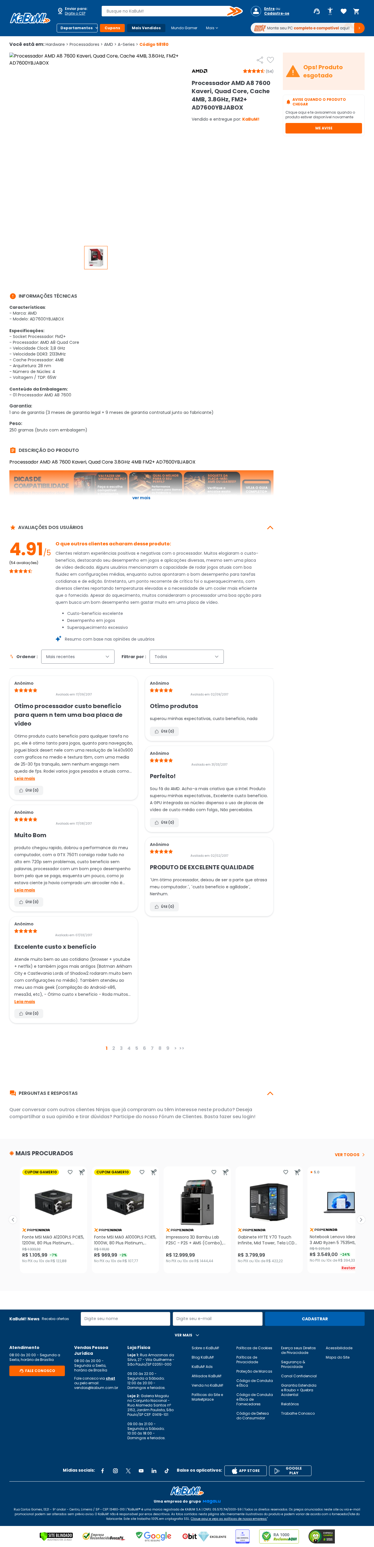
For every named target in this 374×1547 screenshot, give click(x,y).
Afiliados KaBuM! (206, 1375)
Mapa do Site (337, 1357)
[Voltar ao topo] (187, 1491)
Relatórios (290, 1404)
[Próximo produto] (361, 1220)
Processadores (86, 44)
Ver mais (141, 498)
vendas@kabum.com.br (96, 1387)
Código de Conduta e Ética (254, 1383)
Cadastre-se (276, 13)
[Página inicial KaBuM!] (30, 18)
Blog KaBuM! (203, 1357)
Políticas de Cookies (254, 1347)
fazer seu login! (237, 1116)
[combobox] (168, 11)
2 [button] (113, 1048)
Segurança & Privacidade (293, 1364)
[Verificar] (56, 1536)
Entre (269, 8)
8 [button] (160, 1048)
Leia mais (24, 778)
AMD (110, 44)
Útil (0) (32, 790)
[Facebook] (102, 1471)
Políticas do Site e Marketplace (207, 1397)
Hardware (57, 44)
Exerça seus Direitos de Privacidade (298, 1350)
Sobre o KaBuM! (205, 1347)
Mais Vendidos (146, 27)
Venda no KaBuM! (207, 1385)
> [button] (175, 1048)
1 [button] (107, 1048)
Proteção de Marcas (254, 1371)
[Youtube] (141, 1471)
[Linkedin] (154, 1471)
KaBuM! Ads (202, 1366)
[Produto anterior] (13, 1220)
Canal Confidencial (299, 1375)
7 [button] (152, 1048)
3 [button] (121, 1048)
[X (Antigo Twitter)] (128, 1471)
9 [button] (167, 1048)
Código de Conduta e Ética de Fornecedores (254, 1399)
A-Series (128, 44)
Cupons (112, 27)
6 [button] (144, 1048)
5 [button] (136, 1048)
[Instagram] (115, 1471)
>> (181, 1048)
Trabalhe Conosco (298, 1413)
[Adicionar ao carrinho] (82, 1172)
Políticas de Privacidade (247, 1359)
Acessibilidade (339, 1347)
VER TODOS (347, 1155)
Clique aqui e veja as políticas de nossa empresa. (229, 1519)
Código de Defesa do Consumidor (252, 1416)
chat (110, 1378)
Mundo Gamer (184, 27)
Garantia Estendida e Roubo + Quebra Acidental (298, 1390)
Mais (212, 28)
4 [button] (129, 1048)
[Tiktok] (167, 1471)
